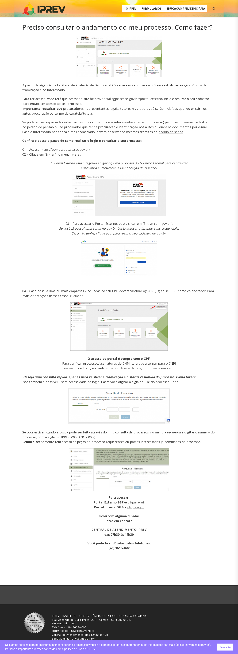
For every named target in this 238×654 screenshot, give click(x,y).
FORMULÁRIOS (151, 8)
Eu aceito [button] (225, 647)
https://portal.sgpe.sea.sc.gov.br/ (65, 149)
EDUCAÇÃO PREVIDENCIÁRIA (186, 8)
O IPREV (131, 8)
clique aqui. (78, 296)
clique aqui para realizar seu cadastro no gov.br (131, 233)
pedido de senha (170, 132)
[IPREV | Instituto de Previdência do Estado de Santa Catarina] (44, 7)
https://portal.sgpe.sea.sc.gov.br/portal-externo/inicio (130, 99)
